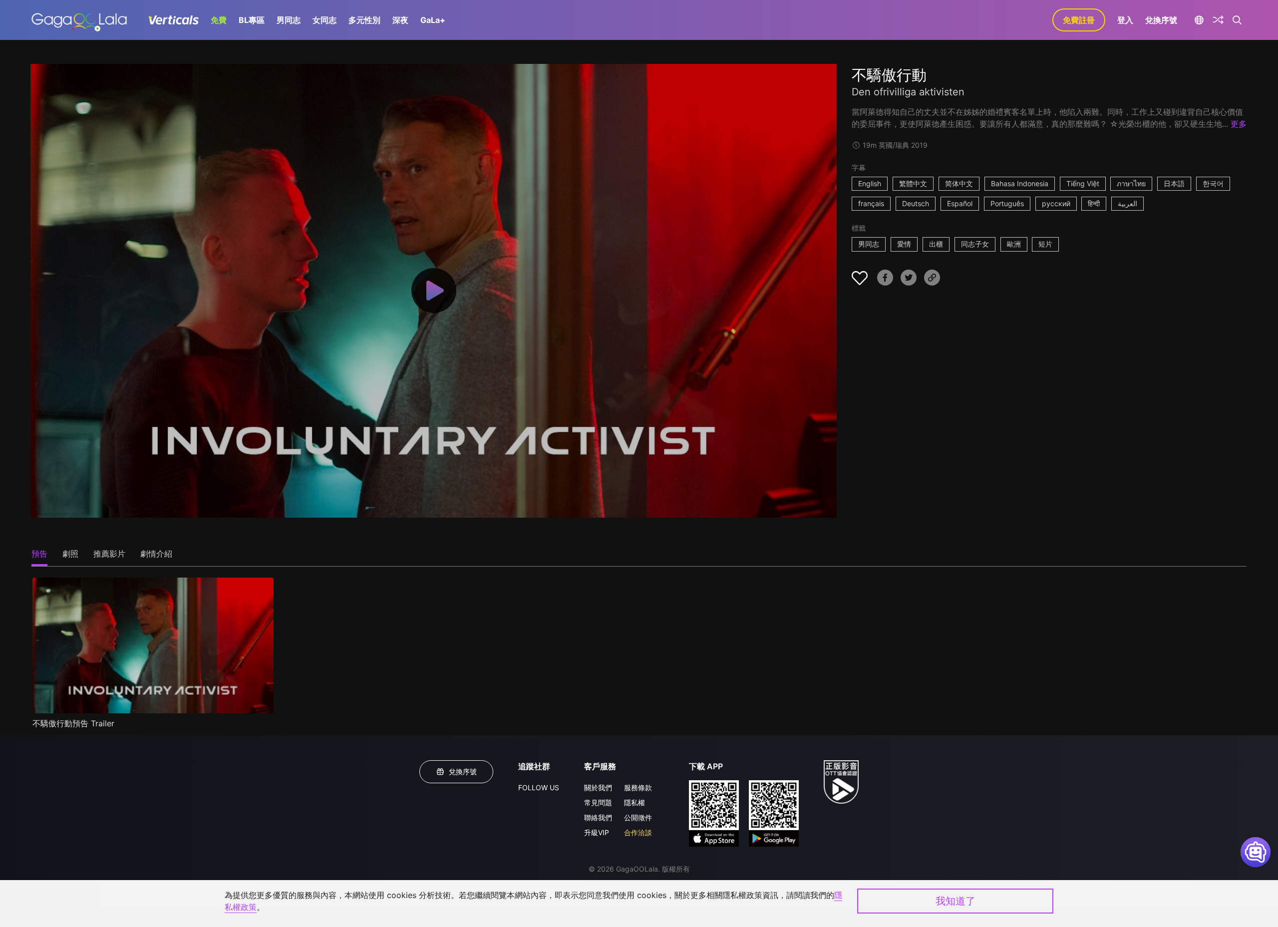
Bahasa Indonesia (1019, 183)
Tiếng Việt (1082, 183)
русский (1056, 203)
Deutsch (915, 203)
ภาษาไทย (1131, 183)
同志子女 (975, 244)
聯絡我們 (598, 817)
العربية (1127, 203)
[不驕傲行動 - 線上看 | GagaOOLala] (79, 20)
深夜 (400, 20)
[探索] (1218, 19)
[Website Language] (1199, 19)
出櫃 (936, 244)
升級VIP (596, 832)
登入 (1125, 20)
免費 (219, 20)
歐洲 (1014, 244)
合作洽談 (638, 832)
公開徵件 (638, 817)
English (869, 183)
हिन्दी (1094, 203)
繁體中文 (913, 183)
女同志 (324, 20)
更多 (1239, 124)
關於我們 (598, 787)
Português (1007, 203)
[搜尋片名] (1237, 19)
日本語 (1174, 183)
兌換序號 (1161, 20)
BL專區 (252, 20)
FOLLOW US (538, 787)
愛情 (904, 244)
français (871, 203)
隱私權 (634, 802)
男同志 (289, 20)
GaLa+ (432, 20)
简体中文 (959, 183)
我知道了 (955, 901)
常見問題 (598, 802)
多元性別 (364, 20)
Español (959, 203)
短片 (1045, 244)
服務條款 (638, 787)
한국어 (1213, 183)
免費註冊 (1079, 20)
